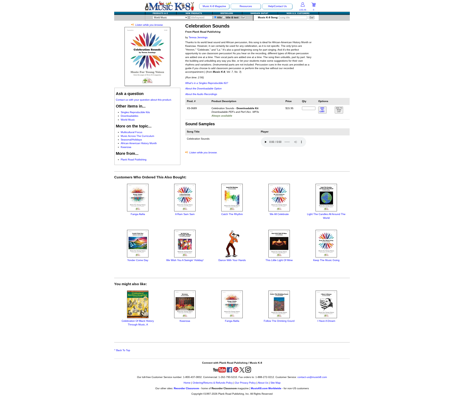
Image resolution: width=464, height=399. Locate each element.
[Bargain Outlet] (260, 13)
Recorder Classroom (186, 388)
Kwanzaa (126, 147)
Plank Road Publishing (133, 159)
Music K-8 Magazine (214, 6)
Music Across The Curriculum (137, 136)
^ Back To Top (122, 350)
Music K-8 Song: (268, 17)
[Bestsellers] (227, 13)
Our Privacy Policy (245, 382)
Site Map (275, 382)
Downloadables (129, 116)
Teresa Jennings (198, 37)
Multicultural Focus (131, 132)
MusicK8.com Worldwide (266, 388)
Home (187, 382)
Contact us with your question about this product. (144, 99)
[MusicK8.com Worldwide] (298, 13)
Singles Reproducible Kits (135, 112)
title (219, 17)
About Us (263, 382)
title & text (232, 17)
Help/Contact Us (277, 6)
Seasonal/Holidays (131, 139)
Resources (246, 6)
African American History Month (139, 143)
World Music (128, 119)
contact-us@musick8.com (312, 377)
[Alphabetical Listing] (161, 13)
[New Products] (195, 13)
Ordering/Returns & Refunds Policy (213, 382)
